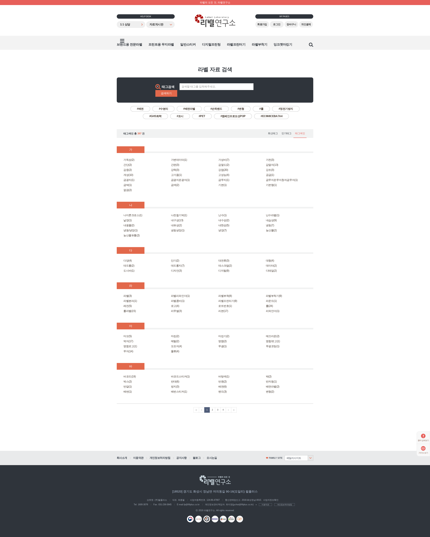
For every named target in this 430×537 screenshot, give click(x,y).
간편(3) (175, 164)
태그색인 (300, 133)
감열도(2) (223, 164)
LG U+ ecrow (231, 519)
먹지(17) (128, 341)
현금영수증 (239, 519)
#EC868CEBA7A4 (271, 116)
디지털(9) (223, 270)
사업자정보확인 (270, 500)
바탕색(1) (223, 376)
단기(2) (175, 260)
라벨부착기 (259, 44)
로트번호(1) (225, 306)
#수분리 (163, 108)
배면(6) (222, 386)
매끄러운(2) (272, 336)
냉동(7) (270, 225)
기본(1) (222, 185)
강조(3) (270, 169)
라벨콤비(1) (177, 300)
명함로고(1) (130, 346)
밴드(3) (222, 391)
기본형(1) (271, 185)
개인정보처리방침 (160, 457)
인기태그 (286, 133)
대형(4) (270, 260)
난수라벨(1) (272, 215)
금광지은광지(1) (180, 180)
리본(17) (223, 311)
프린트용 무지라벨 (161, 44)
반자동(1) (271, 381)
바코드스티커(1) (180, 376)
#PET (202, 116)
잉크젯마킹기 (283, 44)
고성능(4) (223, 175)
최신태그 (273, 133)
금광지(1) (128, 180)
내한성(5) (223, 225)
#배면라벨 (189, 108)
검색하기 (166, 93)
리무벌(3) (176, 311)
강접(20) (223, 169)
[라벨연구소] (215, 20)
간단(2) (127, 164)
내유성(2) (176, 225)
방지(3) (175, 386)
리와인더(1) (272, 311)
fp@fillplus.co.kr (192, 504)
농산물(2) (271, 230)
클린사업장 (206, 519)
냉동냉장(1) (177, 230)
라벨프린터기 (236, 44)
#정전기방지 (286, 108)
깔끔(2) (127, 190)
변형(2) (270, 391)
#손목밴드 (216, 108)
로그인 (276, 24)
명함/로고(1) (273, 341)
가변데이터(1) (179, 159)
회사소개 (122, 457)
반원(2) (222, 381)
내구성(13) (177, 220)
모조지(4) (176, 346)
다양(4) (127, 260)
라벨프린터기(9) (227, 300)
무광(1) (222, 346)
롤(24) (269, 306)
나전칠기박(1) (179, 215)
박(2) (268, 376)
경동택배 (215, 519)
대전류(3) (223, 260)
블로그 (197, 457)
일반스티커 (188, 44)
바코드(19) (129, 376)
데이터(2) (271, 265)
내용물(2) (128, 225)
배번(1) (127, 391)
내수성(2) (223, 220)
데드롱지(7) (177, 265)
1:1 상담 (125, 24)
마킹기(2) (223, 336)
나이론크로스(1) (132, 215)
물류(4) (175, 351)
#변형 (241, 108)
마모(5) (127, 336)
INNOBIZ (198, 519)
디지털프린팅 (211, 44)
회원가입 (262, 24)
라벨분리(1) (130, 300)
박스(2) (127, 381)
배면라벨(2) (272, 386)
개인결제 (306, 24)
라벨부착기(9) (274, 295)
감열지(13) (272, 164)
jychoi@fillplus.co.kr (243, 504)
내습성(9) (271, 220)
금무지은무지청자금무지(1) (282, 180)
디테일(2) (271, 270)
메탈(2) (175, 341)
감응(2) (127, 169)
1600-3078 (143, 504)
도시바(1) (128, 270)
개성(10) (128, 175)
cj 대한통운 (223, 519)
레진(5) (127, 306)
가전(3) (270, 159)
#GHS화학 (155, 116)
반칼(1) (127, 386)
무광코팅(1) (272, 346)
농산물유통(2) (131, 235)
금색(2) (175, 185)
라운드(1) (271, 300)
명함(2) (222, 341)
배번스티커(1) (179, 391)
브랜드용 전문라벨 (129, 44)
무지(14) (128, 351)
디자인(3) (176, 270)
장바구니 (291, 24)
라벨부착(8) (225, 295)
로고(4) (175, 306)
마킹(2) (175, 336)
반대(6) (175, 381)
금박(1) (127, 185)
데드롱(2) (128, 265)
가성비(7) (223, 159)
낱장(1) (127, 220)
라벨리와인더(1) (180, 295)
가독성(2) (128, 159)
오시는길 (212, 457)
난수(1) (222, 215)
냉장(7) (222, 230)
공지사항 (181, 457)
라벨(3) (127, 295)
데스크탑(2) (225, 265)
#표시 (180, 116)
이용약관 (138, 457)
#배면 (140, 108)
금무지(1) (223, 180)
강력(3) (175, 169)
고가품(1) (176, 175)
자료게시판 (156, 24)
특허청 (190, 519)
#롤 (261, 108)
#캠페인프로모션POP (233, 116)
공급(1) (270, 175)
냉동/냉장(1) (130, 230)
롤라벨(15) (129, 311)
